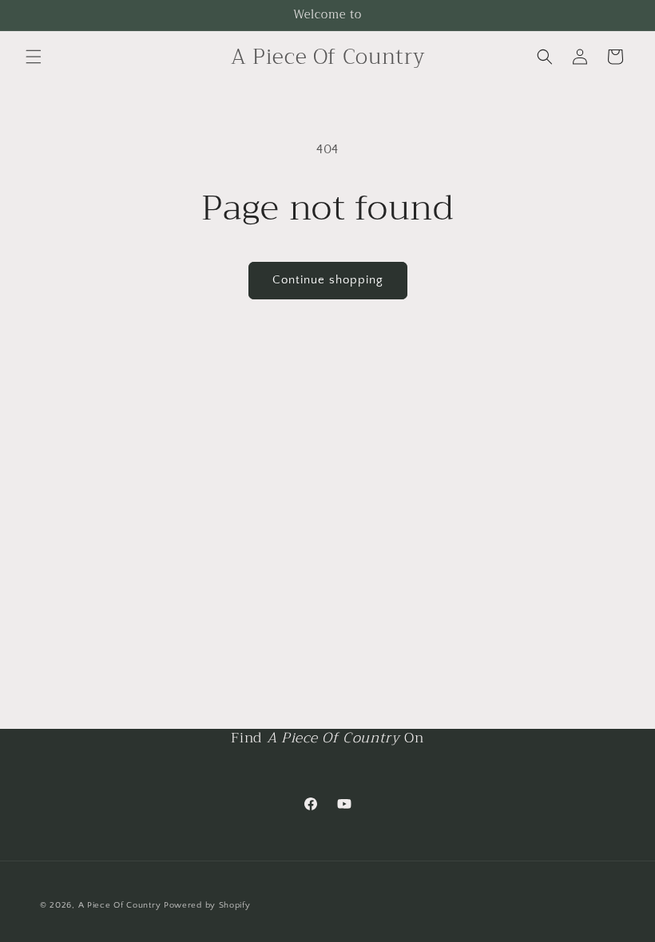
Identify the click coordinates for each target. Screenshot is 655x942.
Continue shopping (327, 280)
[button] (33, 56)
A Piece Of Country (119, 905)
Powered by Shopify (207, 905)
